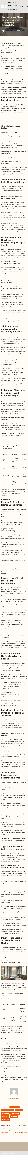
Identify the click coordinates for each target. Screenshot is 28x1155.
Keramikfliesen (14, 1116)
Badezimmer (5, 32)
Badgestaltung (18, 1110)
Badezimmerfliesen (14, 1106)
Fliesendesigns (5, 1113)
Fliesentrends (5, 1116)
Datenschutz (12, 1153)
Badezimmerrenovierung (7, 1110)
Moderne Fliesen (5, 1119)
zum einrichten (8, 30)
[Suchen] (27, 6)
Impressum (4, 1153)
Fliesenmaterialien (15, 1113)
